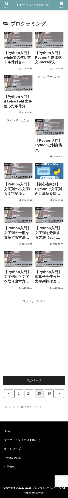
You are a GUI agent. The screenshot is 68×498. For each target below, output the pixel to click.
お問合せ (9, 466)
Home (7, 431)
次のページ (34, 380)
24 (29, 393)
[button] (58, 445)
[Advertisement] (49, 90)
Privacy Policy (13, 457)
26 (49, 393)
